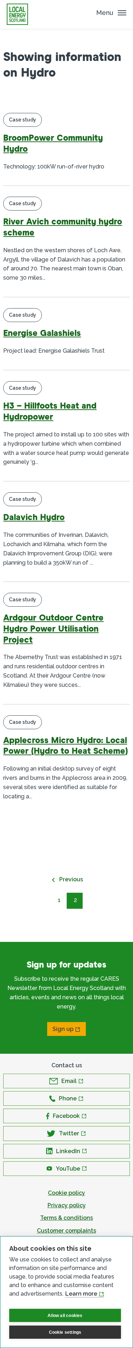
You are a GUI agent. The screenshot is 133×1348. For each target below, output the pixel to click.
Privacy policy (67, 1205)
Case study (22, 120)
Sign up (62, 1029)
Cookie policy (66, 1192)
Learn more (81, 1293)
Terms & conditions (66, 1217)
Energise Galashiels (42, 333)
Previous (71, 879)
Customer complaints (66, 1230)
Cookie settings (65, 1332)
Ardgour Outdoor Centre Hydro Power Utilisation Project (53, 629)
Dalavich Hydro (34, 517)
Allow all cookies (65, 1315)
